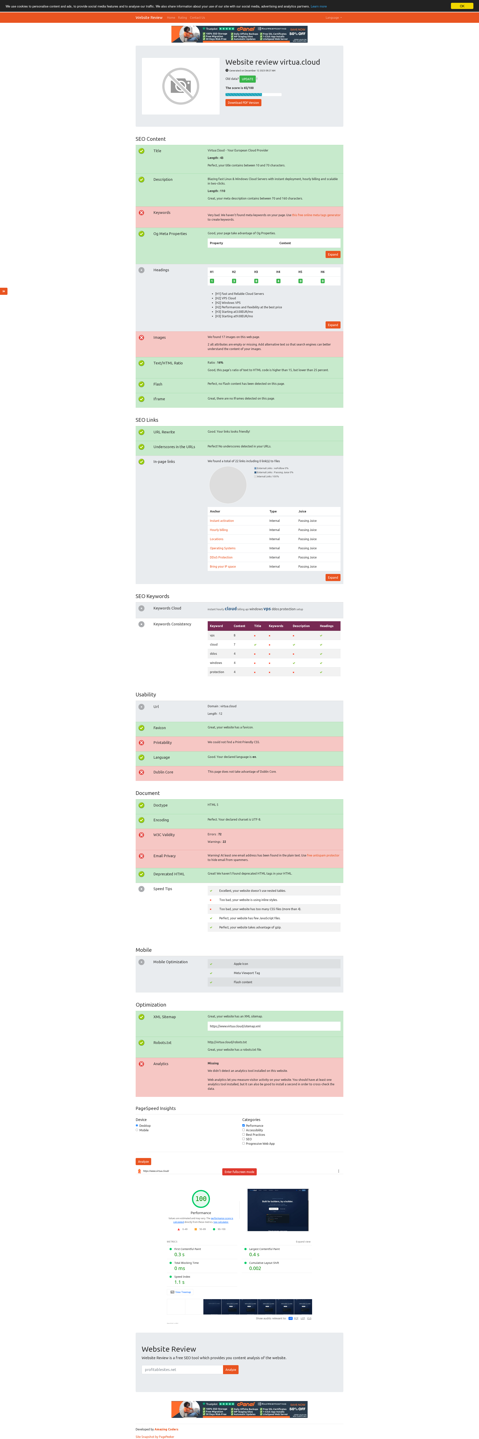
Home (171, 17)
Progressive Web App (260, 1143)
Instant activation (222, 520)
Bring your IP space (223, 566)
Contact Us (197, 17)
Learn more (319, 6)
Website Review (149, 17)
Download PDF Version (243, 102)
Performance (254, 1125)
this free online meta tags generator (316, 215)
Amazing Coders (166, 1429)
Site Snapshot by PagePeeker (155, 1436)
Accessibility (254, 1130)
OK (462, 6)
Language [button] (333, 17)
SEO (249, 1139)
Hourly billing (219, 530)
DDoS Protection (221, 557)
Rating (182, 17)
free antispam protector (323, 855)
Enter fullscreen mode (239, 1172)
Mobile (144, 1130)
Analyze (143, 1161)
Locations (216, 539)
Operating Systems (223, 548)
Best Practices (255, 1134)
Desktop (145, 1125)
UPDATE (247, 79)
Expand (333, 254)
